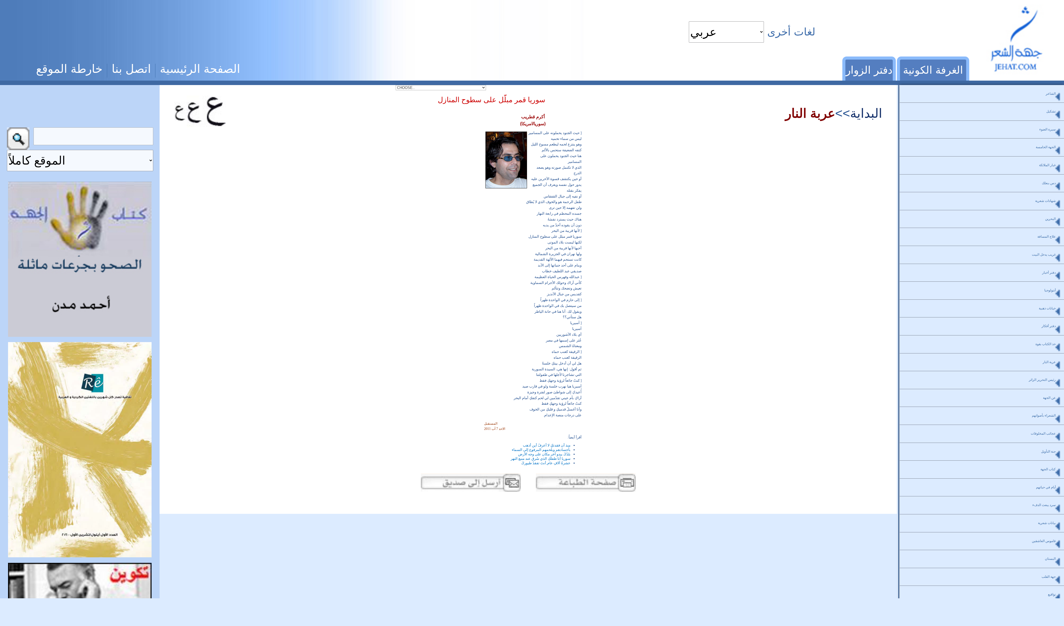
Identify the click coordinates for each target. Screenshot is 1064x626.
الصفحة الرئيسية (200, 68)
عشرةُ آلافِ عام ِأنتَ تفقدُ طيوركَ (546, 463)
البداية (866, 113)
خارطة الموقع (69, 68)
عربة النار (810, 113)
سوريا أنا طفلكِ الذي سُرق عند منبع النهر (541, 458)
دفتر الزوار (869, 70)
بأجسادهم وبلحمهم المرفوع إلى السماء (541, 450)
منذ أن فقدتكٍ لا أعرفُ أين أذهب (547, 445)
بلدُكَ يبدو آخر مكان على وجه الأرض (544, 454)
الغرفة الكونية (933, 70)
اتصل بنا (131, 68)
